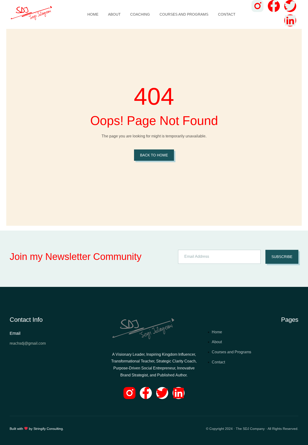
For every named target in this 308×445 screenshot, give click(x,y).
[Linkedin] (179, 393)
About (114, 14)
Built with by (21, 429)
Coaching (140, 14)
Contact (226, 14)
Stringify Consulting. (48, 429)
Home (92, 14)
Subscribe (281, 257)
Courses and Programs (184, 14)
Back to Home (154, 155)
